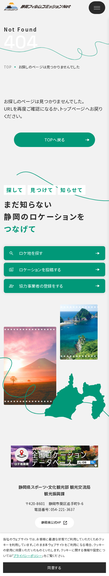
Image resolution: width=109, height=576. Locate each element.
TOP (7, 66)
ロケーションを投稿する (40, 270)
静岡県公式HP (51, 522)
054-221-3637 (63, 509)
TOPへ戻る (54, 140)
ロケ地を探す (31, 253)
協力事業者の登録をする (41, 286)
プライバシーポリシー (27, 555)
